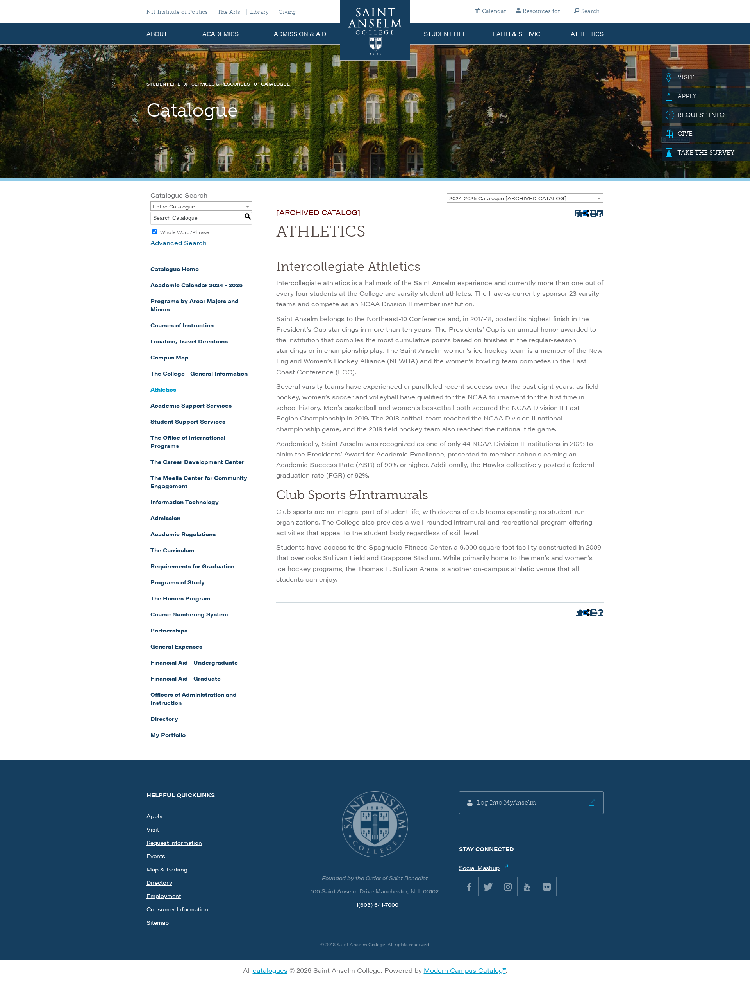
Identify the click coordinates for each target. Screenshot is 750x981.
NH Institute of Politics (177, 12)
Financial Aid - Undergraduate (194, 662)
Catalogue (275, 84)
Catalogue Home (174, 269)
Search (590, 11)
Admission (165, 518)
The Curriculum (172, 550)
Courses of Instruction (182, 325)
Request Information (174, 842)
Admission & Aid (300, 34)
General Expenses (176, 646)
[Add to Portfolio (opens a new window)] (578, 213)
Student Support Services (187, 421)
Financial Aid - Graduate (185, 678)
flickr (547, 886)
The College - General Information (199, 373)
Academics (220, 34)
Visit (152, 829)
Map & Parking (167, 869)
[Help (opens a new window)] (600, 213)
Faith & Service (518, 34)
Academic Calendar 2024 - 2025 (196, 285)
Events (155, 856)
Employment (163, 895)
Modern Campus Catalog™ (465, 970)
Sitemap (157, 922)
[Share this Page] (585, 213)
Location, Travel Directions (189, 341)
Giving (287, 12)
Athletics (587, 34)
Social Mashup (479, 867)
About (156, 34)
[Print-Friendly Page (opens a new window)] (593, 213)
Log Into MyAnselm (506, 802)
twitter (488, 886)
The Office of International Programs (187, 441)
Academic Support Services (191, 405)
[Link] (375, 824)
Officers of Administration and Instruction (193, 698)
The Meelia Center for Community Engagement (198, 482)
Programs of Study (177, 582)
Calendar (494, 11)
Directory (164, 718)
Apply (154, 816)
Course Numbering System (189, 614)
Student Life (445, 34)
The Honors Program (180, 598)
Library (259, 12)
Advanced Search (178, 242)
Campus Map (169, 357)
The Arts (229, 12)
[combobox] (525, 198)
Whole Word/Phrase (184, 231)
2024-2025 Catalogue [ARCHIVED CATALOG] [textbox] (507, 198)
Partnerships (169, 630)
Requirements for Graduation (192, 566)
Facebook (469, 886)
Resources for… (543, 11)
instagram (508, 886)
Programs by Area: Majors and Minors (194, 305)
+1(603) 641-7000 (375, 904)
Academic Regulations (183, 534)
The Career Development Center (197, 461)
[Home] (375, 30)
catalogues (270, 970)
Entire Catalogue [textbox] (174, 206)
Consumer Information (177, 909)
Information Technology (184, 502)
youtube (527, 886)
